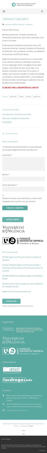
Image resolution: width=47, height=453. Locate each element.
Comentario (7, 155)
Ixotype (31, 426)
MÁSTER (14, 24)
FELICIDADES (7, 122)
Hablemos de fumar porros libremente (16, 291)
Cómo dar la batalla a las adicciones (15, 118)
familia (21, 97)
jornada (28, 97)
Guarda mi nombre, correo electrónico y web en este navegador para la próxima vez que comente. (22, 200)
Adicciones (8, 24)
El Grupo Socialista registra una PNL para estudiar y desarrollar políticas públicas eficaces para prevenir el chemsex (22, 268)
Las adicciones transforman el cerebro (16, 114)
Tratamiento (29, 24)
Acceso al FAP (11, 301)
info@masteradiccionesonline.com (17, 410)
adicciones (13, 97)
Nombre (5, 174)
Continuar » (42, 450)
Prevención (21, 24)
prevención (36, 97)
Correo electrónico (9, 185)
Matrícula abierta (12, 219)
